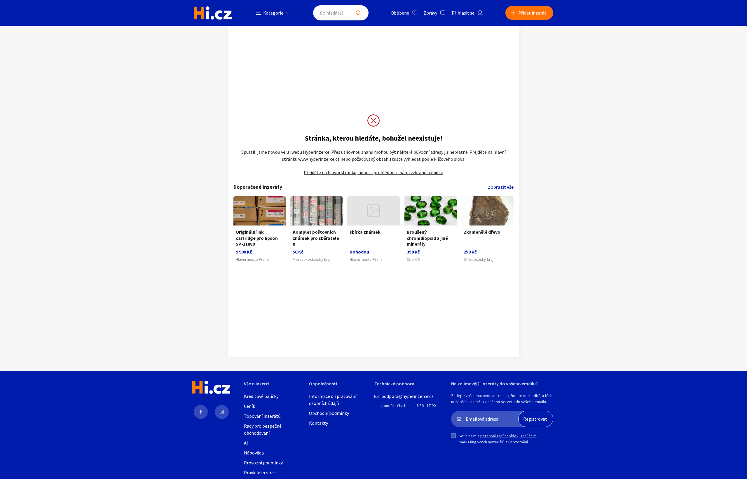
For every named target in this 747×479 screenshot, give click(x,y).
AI (246, 443)
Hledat (358, 12)
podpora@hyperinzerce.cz (407, 396)
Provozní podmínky (263, 463)
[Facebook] (201, 412)
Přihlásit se (463, 13)
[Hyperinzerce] (213, 13)
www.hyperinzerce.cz (319, 159)
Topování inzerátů (262, 416)
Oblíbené (400, 13)
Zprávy (430, 13)
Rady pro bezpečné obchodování (263, 429)
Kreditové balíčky (261, 396)
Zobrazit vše (501, 187)
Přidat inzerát (532, 13)
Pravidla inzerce (260, 472)
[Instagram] (222, 412)
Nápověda (254, 453)
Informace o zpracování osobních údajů (332, 399)
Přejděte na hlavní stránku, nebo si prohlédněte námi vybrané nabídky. (373, 172)
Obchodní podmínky (329, 413)
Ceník (249, 406)
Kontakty (318, 423)
